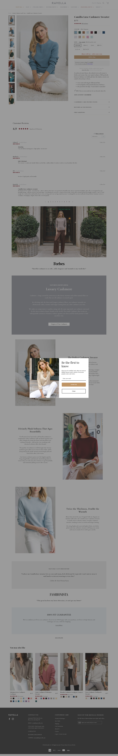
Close (73, 391)
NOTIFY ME (74, 384)
